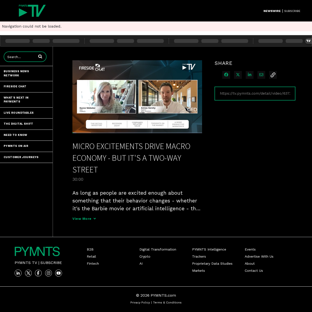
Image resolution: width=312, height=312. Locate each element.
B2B (90, 249)
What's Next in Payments (16, 99)
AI (141, 263)
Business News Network (16, 73)
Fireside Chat (15, 86)
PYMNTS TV (26, 262)
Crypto (144, 256)
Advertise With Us (259, 256)
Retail (91, 256)
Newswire (272, 11)
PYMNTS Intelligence (209, 249)
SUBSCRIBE (292, 11)
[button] (40, 56)
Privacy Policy (140, 302)
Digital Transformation (157, 249)
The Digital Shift (18, 123)
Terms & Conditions (167, 302)
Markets (198, 270)
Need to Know (15, 135)
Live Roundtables (19, 112)
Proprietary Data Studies (212, 263)
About (250, 263)
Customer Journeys (21, 157)
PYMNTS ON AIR (16, 146)
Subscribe (51, 262)
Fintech (93, 263)
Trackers (199, 256)
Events (250, 249)
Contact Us (254, 270)
